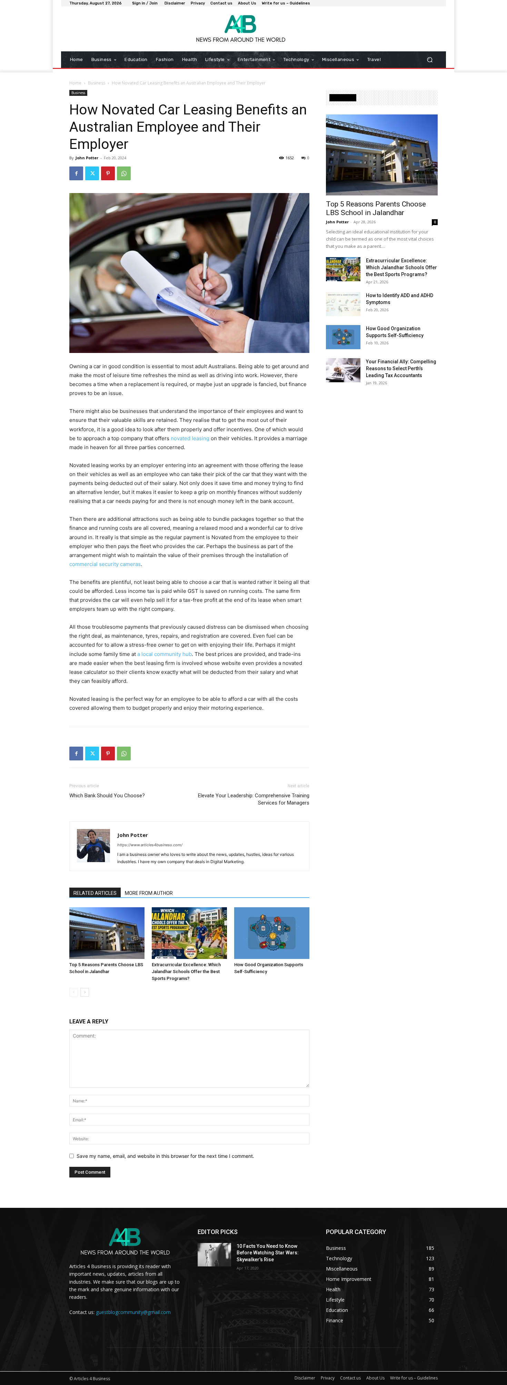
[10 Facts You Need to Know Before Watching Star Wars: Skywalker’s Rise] (214, 1254)
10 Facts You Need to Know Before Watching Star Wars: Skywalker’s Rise (268, 1252)
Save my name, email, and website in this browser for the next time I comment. (165, 1156)
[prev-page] (73, 992)
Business (96, 83)
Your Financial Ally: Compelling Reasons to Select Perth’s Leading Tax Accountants (401, 368)
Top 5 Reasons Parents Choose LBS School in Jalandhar (376, 208)
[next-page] (84, 992)
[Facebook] (76, 173)
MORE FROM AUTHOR (149, 893)
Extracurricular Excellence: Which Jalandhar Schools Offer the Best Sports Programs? (186, 971)
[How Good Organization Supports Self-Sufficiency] (271, 933)
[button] (429, 60)
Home (75, 83)
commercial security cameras (105, 564)
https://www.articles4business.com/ (149, 844)
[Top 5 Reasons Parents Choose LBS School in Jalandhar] (107, 933)
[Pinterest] (108, 173)
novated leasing (190, 438)
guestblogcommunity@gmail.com (133, 1312)
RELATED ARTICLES (95, 893)
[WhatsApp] (124, 173)
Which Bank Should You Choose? (107, 795)
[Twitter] (92, 173)
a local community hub (164, 654)
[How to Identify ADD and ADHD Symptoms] (343, 304)
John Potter (87, 157)
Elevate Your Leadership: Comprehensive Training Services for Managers (253, 799)
